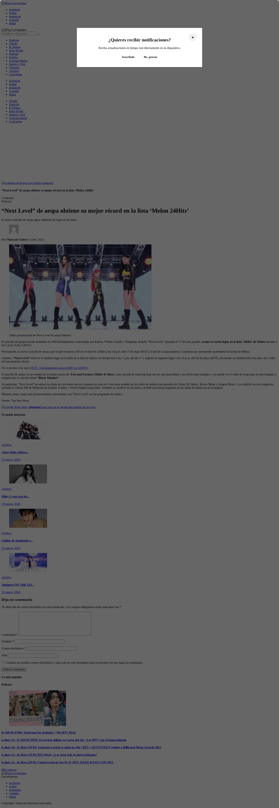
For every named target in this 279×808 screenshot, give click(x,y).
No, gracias (150, 57)
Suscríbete (128, 57)
